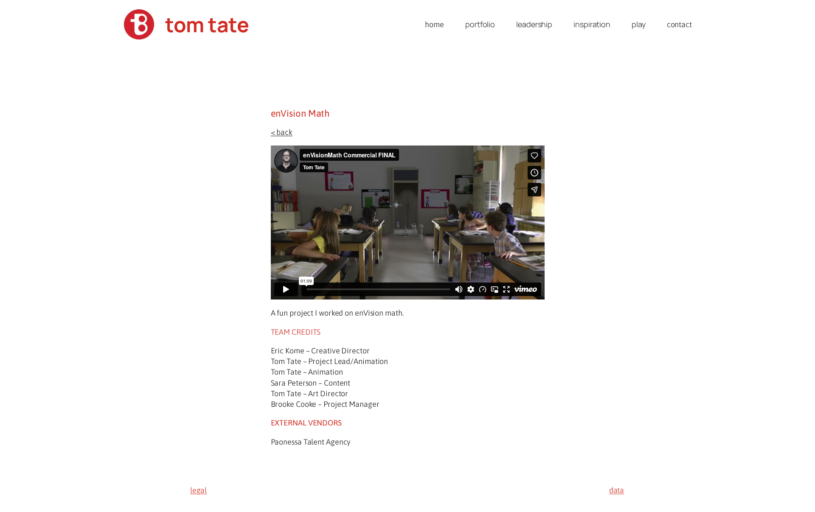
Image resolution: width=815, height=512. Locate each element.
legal (198, 490)
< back (281, 132)
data (616, 490)
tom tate (207, 24)
